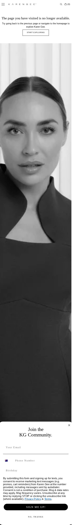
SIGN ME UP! (35, 507)
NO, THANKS (36, 517)
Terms (47, 498)
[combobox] (8, 460)
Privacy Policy (33, 498)
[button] (61, 4)
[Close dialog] (69, 425)
